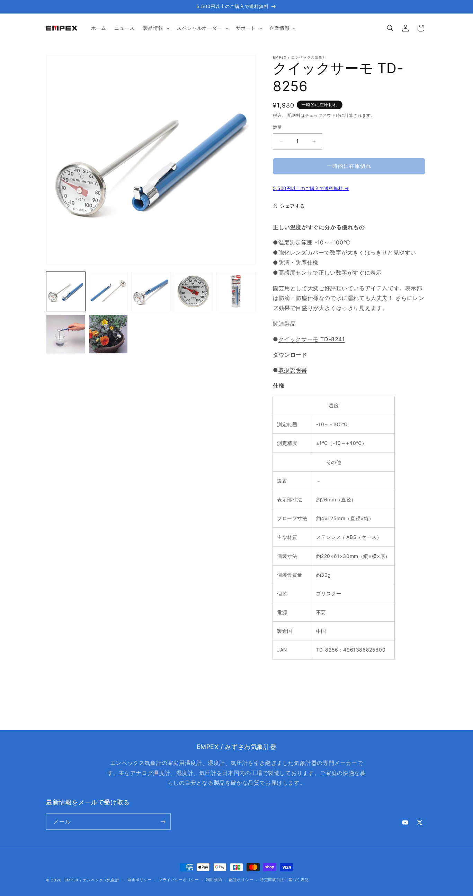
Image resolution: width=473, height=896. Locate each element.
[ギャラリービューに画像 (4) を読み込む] (193, 291)
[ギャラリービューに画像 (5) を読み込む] (236, 291)
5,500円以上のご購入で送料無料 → (311, 188)
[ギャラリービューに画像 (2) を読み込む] (108, 291)
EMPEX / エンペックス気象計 (91, 880)
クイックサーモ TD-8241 (311, 339)
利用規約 (214, 879)
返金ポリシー (139, 879)
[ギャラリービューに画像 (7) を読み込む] (108, 334)
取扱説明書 (292, 370)
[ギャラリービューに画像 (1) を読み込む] (65, 291)
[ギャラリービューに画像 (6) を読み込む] (65, 334)
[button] (155, 28)
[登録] (162, 821)
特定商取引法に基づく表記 (284, 879)
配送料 (294, 115)
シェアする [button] (292, 206)
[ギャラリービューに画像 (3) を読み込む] (150, 291)
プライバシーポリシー (179, 879)
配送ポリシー (241, 879)
